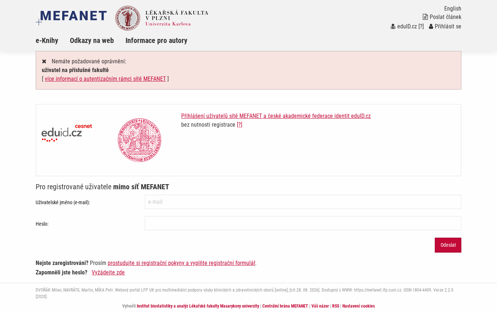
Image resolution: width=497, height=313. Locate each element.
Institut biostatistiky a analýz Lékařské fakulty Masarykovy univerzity (198, 306)
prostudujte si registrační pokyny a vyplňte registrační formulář (181, 262)
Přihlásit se (448, 26)
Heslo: (42, 224)
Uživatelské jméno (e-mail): (63, 202)
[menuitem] (53, 40)
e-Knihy (47, 40)
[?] (421, 26)
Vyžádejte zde (108, 272)
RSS (335, 306)
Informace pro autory (156, 40)
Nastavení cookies (358, 306)
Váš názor (320, 306)
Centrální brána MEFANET (285, 306)
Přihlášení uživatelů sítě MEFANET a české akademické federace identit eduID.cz (276, 115)
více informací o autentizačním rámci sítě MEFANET (105, 78)
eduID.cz (407, 26)
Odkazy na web (92, 40)
